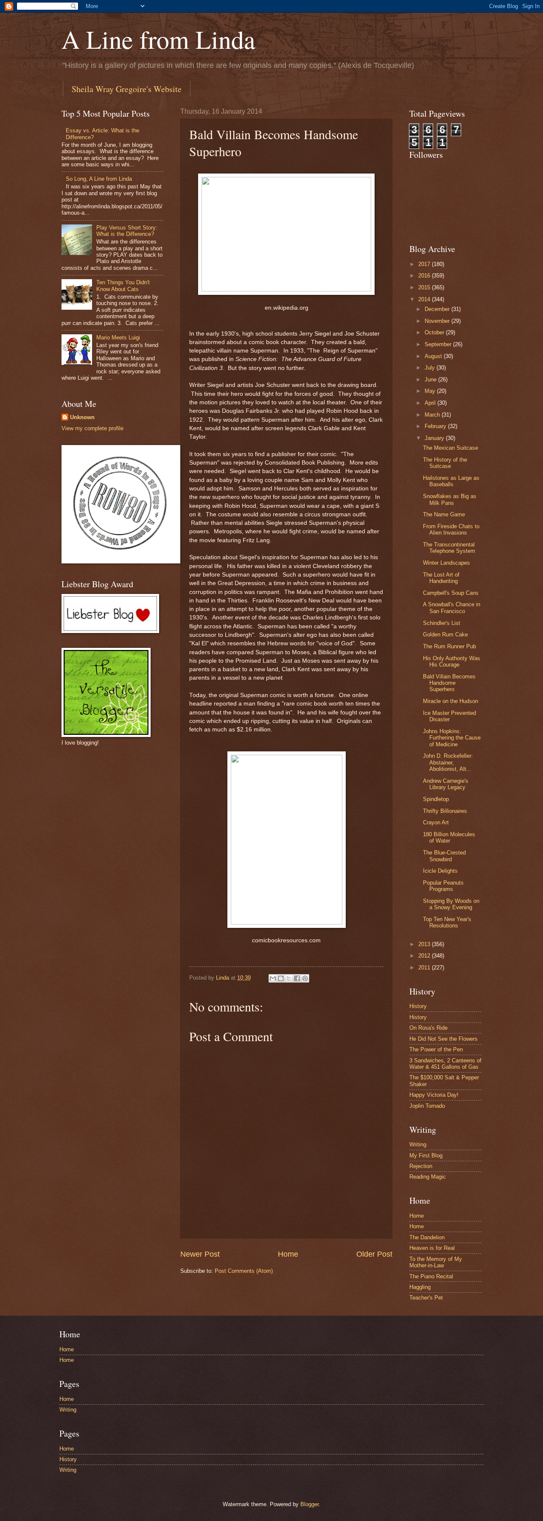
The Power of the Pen (436, 1049)
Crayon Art (436, 822)
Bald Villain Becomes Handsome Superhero (449, 683)
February (436, 426)
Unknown (82, 417)
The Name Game (444, 514)
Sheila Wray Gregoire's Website (127, 89)
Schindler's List (441, 623)
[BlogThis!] (281, 978)
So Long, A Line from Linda (99, 179)
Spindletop (436, 799)
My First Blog (425, 1155)
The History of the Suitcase (445, 463)
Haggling (420, 1287)
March (433, 415)
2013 (425, 944)
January (435, 438)
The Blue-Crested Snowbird (444, 855)
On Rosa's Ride (428, 1028)
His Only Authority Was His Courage (451, 661)
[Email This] (273, 978)
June (431, 379)
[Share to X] (289, 978)
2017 (425, 264)
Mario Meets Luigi (118, 337)
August (434, 356)
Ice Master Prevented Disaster (449, 716)
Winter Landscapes (446, 563)
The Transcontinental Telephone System (449, 547)
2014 (425, 299)
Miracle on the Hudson (450, 701)
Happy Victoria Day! (434, 1095)
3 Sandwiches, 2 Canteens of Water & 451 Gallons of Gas (445, 1063)
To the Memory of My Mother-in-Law (435, 1262)
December (438, 309)
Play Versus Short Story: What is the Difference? (126, 230)
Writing (417, 1144)
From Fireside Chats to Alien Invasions (451, 529)
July (431, 367)
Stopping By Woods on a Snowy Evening (451, 904)
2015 (425, 287)
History (418, 1006)
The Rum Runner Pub (449, 646)
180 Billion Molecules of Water (449, 837)
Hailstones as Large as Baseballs (451, 481)
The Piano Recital (431, 1276)
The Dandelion (427, 1237)
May (431, 391)
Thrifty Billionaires (445, 811)
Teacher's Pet (426, 1297)
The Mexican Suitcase (450, 448)
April (431, 403)
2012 (425, 955)
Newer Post (200, 1254)
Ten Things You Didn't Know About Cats (123, 285)
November (438, 321)
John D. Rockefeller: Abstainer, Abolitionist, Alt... (448, 762)
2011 (425, 967)
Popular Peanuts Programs (443, 886)
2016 (425, 275)
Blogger (309, 1504)
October (435, 332)
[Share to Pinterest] (305, 978)
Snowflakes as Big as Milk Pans (449, 499)
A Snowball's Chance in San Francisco (451, 607)
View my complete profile (92, 428)
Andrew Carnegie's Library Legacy (445, 784)
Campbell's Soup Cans (451, 593)
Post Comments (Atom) (244, 1271)
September (439, 344)
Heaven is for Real (432, 1248)
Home (288, 1254)
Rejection (420, 1166)
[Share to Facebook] (297, 978)
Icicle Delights (440, 871)
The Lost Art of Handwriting (441, 577)
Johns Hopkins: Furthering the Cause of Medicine (452, 738)
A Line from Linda (158, 39)
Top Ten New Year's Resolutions (447, 922)
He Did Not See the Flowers (443, 1039)
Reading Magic (427, 1177)
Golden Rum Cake (445, 634)
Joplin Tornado (427, 1106)
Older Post (374, 1254)
